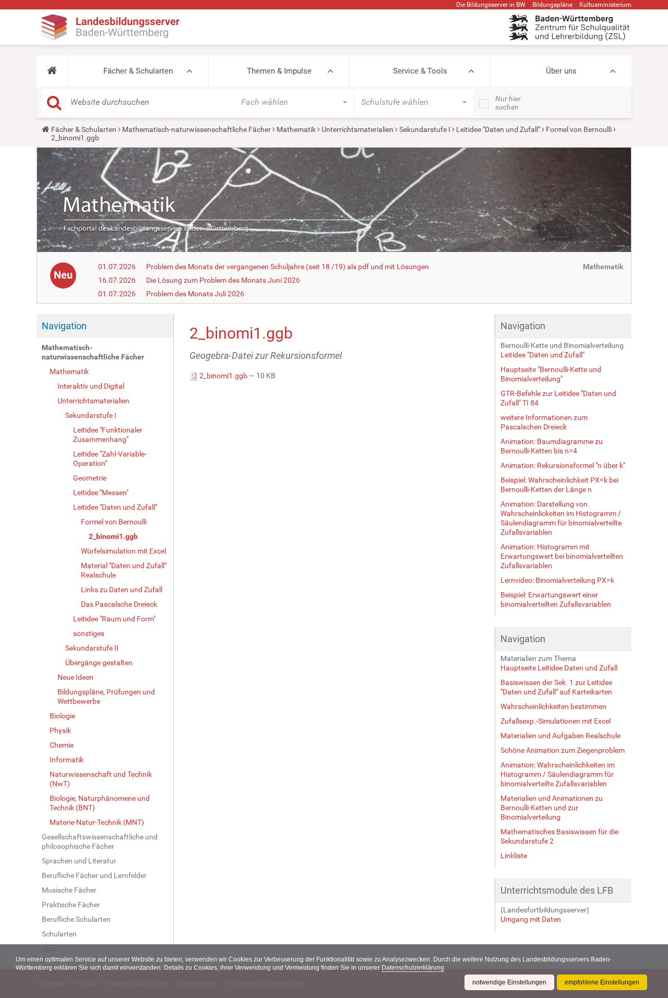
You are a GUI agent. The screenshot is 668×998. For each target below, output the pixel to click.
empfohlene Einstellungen (602, 982)
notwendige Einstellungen (509, 982)
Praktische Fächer (71, 904)
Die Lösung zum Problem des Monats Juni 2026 (223, 280)
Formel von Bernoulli (579, 129)
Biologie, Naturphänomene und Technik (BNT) (100, 803)
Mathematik (296, 129)
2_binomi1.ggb (113, 536)
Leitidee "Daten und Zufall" (498, 129)
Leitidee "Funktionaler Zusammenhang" (107, 434)
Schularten (59, 934)
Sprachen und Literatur (79, 861)
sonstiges (88, 633)
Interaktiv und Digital (90, 386)
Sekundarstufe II (91, 648)
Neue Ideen (75, 677)
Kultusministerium (605, 4)
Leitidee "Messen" (100, 492)
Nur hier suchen (508, 102)
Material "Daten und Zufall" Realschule (123, 570)
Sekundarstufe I (424, 129)
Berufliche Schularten (76, 919)
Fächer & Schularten (138, 71)
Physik (60, 730)
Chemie (62, 745)
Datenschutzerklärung (412, 967)
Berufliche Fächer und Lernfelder (94, 875)
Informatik (67, 759)
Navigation (64, 325)
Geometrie (89, 478)
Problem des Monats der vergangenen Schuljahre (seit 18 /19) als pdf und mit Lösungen (287, 266)
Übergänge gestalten (99, 662)
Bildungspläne (552, 4)
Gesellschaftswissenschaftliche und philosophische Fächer (100, 841)
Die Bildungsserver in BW (491, 4)
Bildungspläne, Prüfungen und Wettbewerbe (106, 696)
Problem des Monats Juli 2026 (195, 294)
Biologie (62, 716)
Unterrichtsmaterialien (357, 129)
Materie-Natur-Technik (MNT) (97, 822)
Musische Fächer (69, 890)
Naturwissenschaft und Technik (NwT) (101, 779)
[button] (52, 71)
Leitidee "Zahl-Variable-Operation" (110, 458)
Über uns (561, 71)
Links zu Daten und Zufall (121, 589)
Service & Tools (420, 71)
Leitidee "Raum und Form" (114, 619)
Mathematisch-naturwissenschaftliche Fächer (196, 129)
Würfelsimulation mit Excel (123, 551)
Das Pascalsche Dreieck (119, 604)
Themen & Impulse (279, 71)
